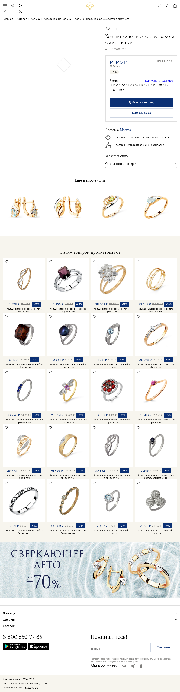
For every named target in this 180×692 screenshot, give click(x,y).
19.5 (121, 89)
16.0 (115, 85)
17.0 (134, 85)
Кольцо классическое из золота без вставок (24, 310)
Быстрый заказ (141, 113)
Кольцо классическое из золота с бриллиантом (24, 421)
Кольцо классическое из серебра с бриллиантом (112, 476)
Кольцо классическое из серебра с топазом (112, 365)
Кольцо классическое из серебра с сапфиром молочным (155, 476)
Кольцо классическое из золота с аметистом (68, 421)
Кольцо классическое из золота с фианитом (112, 310)
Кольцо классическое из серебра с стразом (155, 531)
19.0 (112, 89)
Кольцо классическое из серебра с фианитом (68, 310)
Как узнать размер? (159, 80)
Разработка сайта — (14, 688)
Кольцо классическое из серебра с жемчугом (68, 365)
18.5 (161, 85)
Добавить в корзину (141, 102)
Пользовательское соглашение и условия (25, 683)
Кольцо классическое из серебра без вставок (24, 531)
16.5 (124, 85)
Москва (12, 5)
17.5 (143, 85)
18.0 (152, 85)
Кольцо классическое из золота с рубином (156, 421)
